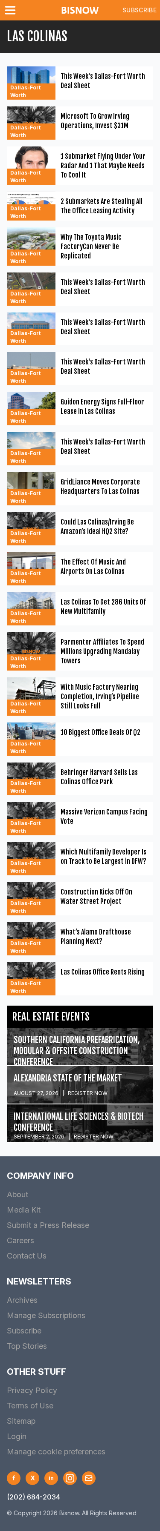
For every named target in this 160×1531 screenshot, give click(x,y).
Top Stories (27, 1346)
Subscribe (139, 10)
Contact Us (27, 1255)
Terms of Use (30, 1405)
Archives (22, 1300)
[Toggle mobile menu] (11, 10)
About (17, 1194)
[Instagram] (70, 1478)
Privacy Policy (32, 1390)
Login (16, 1436)
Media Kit (24, 1209)
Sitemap (21, 1420)
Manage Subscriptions (46, 1315)
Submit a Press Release (48, 1225)
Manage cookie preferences (56, 1451)
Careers (20, 1240)
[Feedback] (89, 1478)
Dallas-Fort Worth (25, 91)
